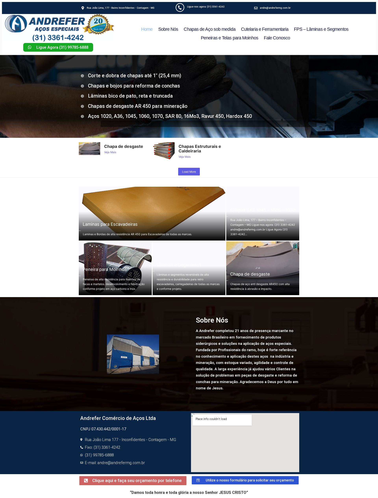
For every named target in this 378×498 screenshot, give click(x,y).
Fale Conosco (277, 37)
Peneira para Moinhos (105, 269)
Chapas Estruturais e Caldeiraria (200, 148)
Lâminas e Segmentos (179, 264)
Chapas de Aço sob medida (209, 29)
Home (147, 29)
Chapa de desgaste (123, 146)
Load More (189, 171)
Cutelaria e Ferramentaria (265, 29)
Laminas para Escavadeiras (110, 224)
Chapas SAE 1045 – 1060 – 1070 (263, 210)
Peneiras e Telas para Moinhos (229, 37)
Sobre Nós (168, 29)
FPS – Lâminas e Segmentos (321, 29)
